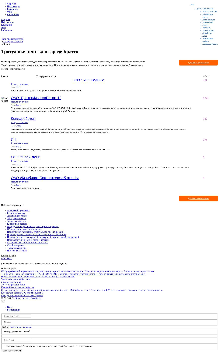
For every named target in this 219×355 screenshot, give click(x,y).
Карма (204, 36)
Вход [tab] (9, 307)
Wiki (9, 11)
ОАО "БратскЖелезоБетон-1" (36, 98)
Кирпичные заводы (17, 223)
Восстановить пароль (20, 327)
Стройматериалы (16, 245)
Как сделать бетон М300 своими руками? (22, 295)
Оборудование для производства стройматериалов (33, 226)
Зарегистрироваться (11, 351)
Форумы (11, 3)
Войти (5, 327)
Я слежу (205, 25)
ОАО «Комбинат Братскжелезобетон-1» (45, 178)
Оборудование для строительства (24, 229)
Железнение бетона (11, 282)
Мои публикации (208, 19)
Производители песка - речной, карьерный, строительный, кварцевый (43, 237)
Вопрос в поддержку (210, 44)
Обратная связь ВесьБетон (27, 298)
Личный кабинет (208, 30)
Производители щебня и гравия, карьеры (28, 240)
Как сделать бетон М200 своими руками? (22, 292)
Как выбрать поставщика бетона (17, 287)
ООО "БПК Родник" (88, 80)
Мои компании (207, 22)
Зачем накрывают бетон (13, 284)
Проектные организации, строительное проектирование (36, 232)
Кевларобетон (23, 118)
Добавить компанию (198, 62)
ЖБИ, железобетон (16, 218)
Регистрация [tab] (13, 309)
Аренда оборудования (18, 210)
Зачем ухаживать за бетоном (15, 279)
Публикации (13, 6)
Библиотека (13, 14)
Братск (18, 87)
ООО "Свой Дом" (25, 157)
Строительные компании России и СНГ (27, 242)
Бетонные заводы (16, 213)
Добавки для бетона (17, 215)
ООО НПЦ (7, 258)
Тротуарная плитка (19, 84)
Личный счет (207, 33)
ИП (13, 139)
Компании (12, 9)
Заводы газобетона (16, 221)
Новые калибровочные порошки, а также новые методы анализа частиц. (38, 276)
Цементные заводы (17, 250)
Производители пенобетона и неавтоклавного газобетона (36, 234)
